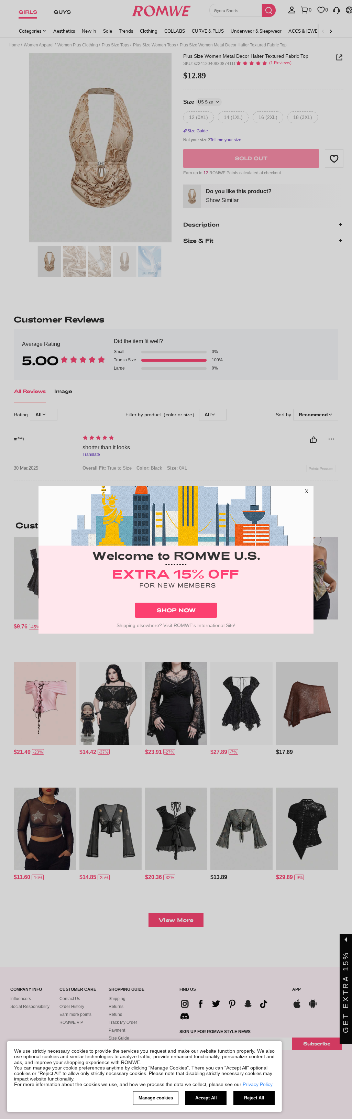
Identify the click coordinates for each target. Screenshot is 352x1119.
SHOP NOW (176, 610)
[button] (306, 493)
